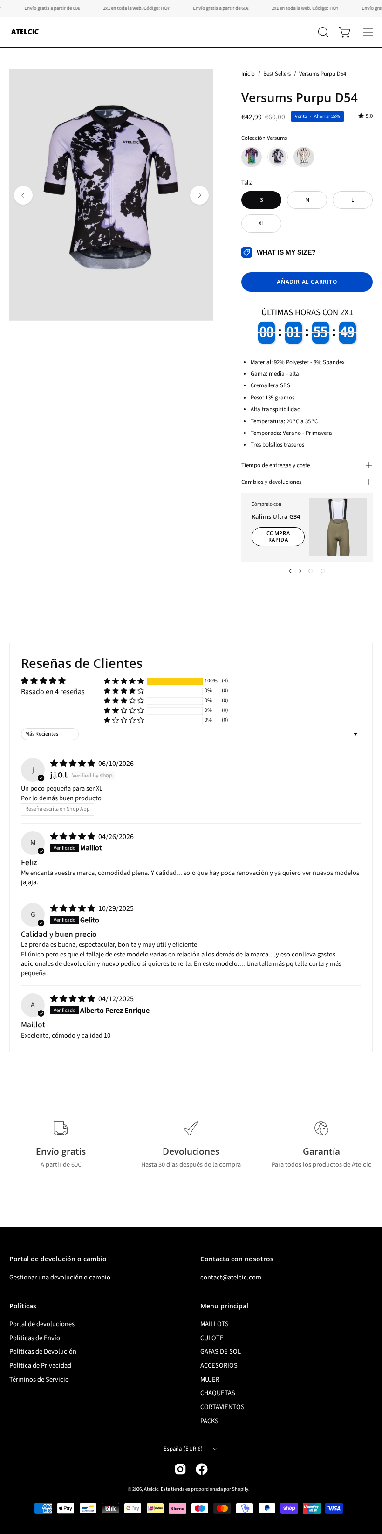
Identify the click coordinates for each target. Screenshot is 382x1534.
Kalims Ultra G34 (276, 516)
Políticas (22, 1306)
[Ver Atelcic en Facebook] (202, 1469)
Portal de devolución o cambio (58, 1259)
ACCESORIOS (219, 1365)
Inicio (248, 73)
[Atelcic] (25, 32)
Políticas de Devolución (42, 1352)
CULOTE (212, 1338)
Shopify (240, 1489)
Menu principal (224, 1306)
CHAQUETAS (217, 1393)
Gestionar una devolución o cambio (59, 1277)
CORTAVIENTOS (222, 1407)
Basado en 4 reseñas (53, 692)
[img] (365, 116)
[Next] (199, 195)
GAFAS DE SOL (220, 1352)
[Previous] (23, 195)
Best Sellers (277, 73)
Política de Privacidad (40, 1365)
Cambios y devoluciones (271, 482)
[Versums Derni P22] (303, 157)
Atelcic (151, 1489)
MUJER (209, 1379)
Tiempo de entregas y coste (275, 465)
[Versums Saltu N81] (251, 157)
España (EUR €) (183, 1449)
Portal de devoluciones (42, 1324)
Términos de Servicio (39, 1379)
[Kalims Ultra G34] (338, 527)
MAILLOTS (214, 1324)
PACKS (209, 1421)
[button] (322, 32)
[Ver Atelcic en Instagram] (180, 1469)
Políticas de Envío (34, 1338)
